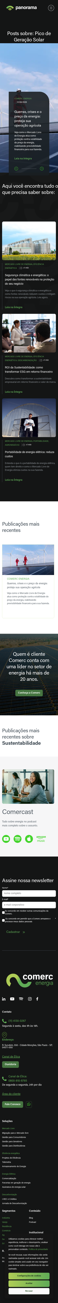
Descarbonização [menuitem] (9, 1195)
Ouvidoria (10, 1064)
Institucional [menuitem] (36, 1232)
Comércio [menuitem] (6, 1231)
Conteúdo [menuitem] (34, 1211)
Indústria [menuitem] (6, 1218)
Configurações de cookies (29, 1276)
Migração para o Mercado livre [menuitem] (15, 1133)
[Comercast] (21, 998)
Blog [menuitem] (31, 1218)
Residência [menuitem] (6, 1227)
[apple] (29, 839)
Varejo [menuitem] (4, 1222)
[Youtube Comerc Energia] (12, 998)
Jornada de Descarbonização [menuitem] (14, 1203)
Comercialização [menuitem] (9, 1179)
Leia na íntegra (23, 159)
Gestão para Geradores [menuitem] (12, 1142)
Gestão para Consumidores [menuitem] (14, 1137)
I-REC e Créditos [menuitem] (9, 1199)
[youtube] (6, 839)
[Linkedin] (3, 999)
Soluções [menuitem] (7, 1121)
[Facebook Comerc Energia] (37, 999)
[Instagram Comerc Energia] (30, 999)
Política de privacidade (38, 1249)
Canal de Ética (11, 1056)
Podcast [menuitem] (32, 1222)
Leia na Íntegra (13, 307)
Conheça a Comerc (29, 693)
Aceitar (29, 1283)
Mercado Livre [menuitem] (8, 1129)
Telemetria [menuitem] (6, 1162)
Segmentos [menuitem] (8, 1211)
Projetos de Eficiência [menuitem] (11, 1158)
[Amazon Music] (41, 839)
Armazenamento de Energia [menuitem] (14, 1167)
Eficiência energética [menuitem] (11, 1153)
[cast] (18, 839)
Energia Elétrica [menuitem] (8, 1174)
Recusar (29, 1291)
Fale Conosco (12, 1104)
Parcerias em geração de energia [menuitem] (16, 1183)
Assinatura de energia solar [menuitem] (14, 1187)
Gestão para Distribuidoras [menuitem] (13, 1146)
